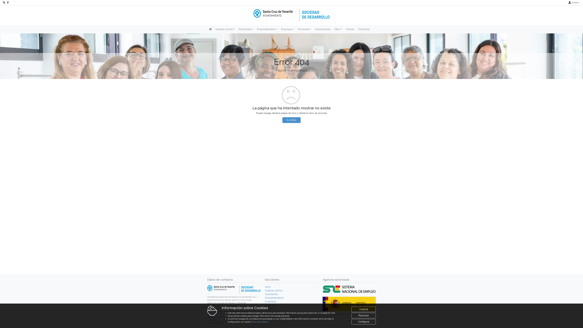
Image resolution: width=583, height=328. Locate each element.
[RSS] (4, 3)
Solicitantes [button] (244, 29)
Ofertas (350, 29)
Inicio (268, 286)
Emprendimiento (274, 297)
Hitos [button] (337, 29)
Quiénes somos (273, 290)
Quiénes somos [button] (224, 29)
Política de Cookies (259, 322)
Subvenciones (323, 29)
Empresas (270, 301)
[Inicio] (291, 13)
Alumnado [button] (303, 29)
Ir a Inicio (291, 120)
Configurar (363, 321)
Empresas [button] (286, 29)
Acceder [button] (575, 3)
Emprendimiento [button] (266, 29)
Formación (364, 29)
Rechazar (363, 315)
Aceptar (363, 309)
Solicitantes (271, 294)
